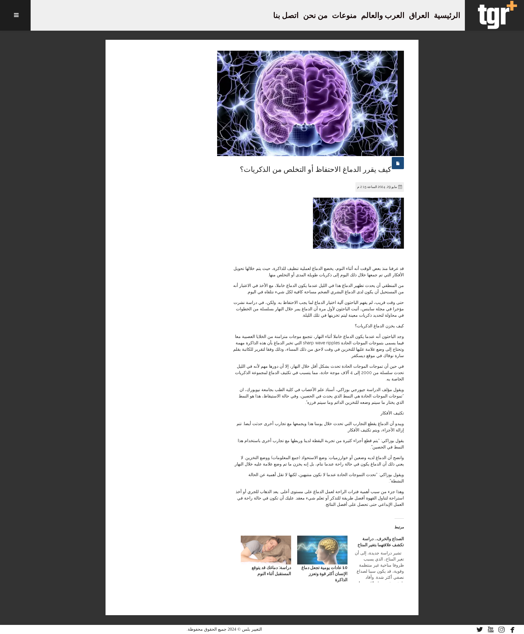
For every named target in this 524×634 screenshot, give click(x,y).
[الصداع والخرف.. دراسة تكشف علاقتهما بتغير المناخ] (376, 559)
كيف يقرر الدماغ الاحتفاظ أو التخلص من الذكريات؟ (315, 169)
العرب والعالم (383, 15)
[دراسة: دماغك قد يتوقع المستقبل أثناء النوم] (266, 550)
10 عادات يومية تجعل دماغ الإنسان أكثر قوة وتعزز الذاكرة (324, 573)
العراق (419, 15)
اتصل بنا (286, 15)
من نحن (315, 15)
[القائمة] (15, 15)
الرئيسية (447, 15)
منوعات (344, 15)
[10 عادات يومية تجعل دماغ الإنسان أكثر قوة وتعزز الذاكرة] (322, 550)
